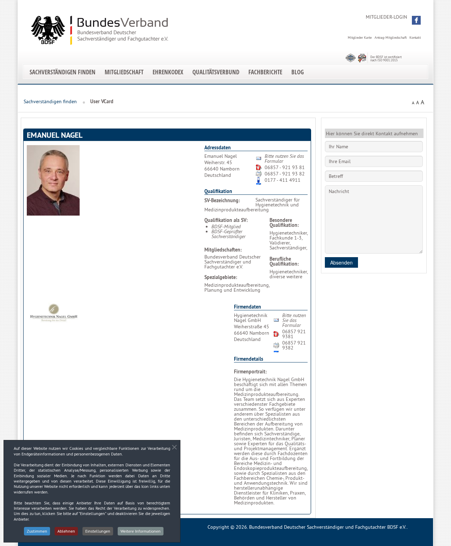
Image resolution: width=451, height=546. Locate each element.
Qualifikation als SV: (226, 220)
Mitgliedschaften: (223, 250)
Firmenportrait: (250, 371)
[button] (416, 20)
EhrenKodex (168, 72)
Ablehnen (66, 531)
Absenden (341, 262)
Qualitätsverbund (215, 72)
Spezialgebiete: (220, 277)
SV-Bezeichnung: (222, 200)
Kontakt (415, 37)
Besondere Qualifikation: (284, 222)
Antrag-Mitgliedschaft (391, 37)
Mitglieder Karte (360, 37)
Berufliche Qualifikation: (284, 261)
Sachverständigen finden (62, 72)
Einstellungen (97, 531)
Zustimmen (37, 531)
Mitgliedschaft (124, 72)
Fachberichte (265, 72)
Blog (297, 72)
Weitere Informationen (141, 531)
